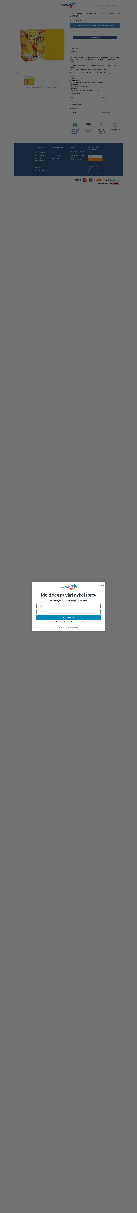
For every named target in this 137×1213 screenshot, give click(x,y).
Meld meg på (68, 617)
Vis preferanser (126, 1205)
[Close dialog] (102, 584)
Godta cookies (93, 1205)
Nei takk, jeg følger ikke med (68, 627)
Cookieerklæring (103, 1209)
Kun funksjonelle (109, 1205)
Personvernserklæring (115, 1209)
